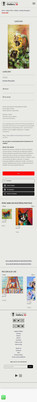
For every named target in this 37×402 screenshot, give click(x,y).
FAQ (18, 352)
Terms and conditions (18, 357)
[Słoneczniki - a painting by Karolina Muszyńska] (18, 46)
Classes (18, 333)
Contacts (18, 350)
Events (18, 335)
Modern (16, 10)
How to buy (18, 344)
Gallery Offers (9, 10)
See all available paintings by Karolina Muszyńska (19, 261)
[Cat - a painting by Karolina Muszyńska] (24, 216)
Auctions (18, 340)
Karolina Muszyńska (24, 10)
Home (3, 10)
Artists (18, 338)
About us (18, 348)
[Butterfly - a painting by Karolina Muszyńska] (7, 214)
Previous (4, 206)
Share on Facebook (10, 194)
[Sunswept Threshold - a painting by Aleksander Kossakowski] (12, 284)
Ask (18, 173)
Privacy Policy (18, 354)
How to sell (18, 342)
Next (33, 206)
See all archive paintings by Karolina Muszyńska (18, 264)
